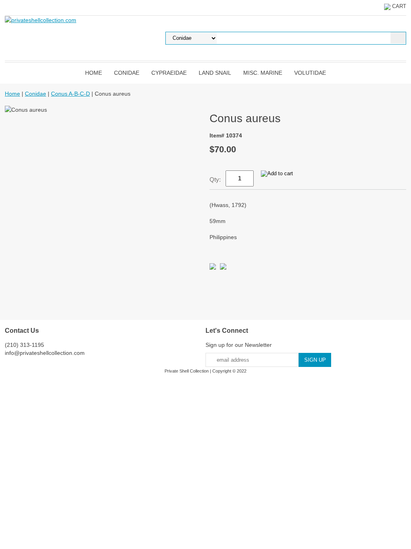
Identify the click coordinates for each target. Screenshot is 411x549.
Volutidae (310, 73)
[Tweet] (213, 267)
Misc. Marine (262, 73)
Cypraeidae (169, 73)
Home (93, 73)
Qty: (215, 179)
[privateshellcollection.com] (40, 19)
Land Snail (215, 73)
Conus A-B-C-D (70, 93)
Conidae (126, 73)
